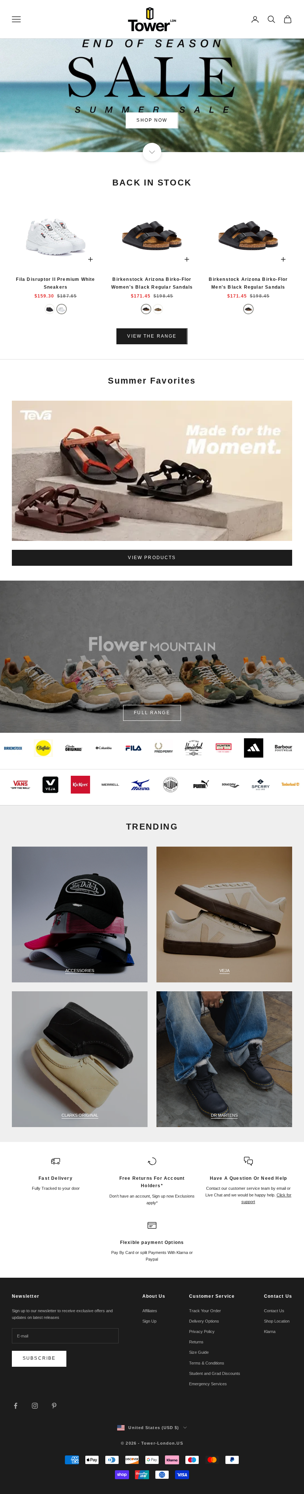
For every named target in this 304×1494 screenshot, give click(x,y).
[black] (146, 309)
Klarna (269, 1331)
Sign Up (149, 1321)
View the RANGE (151, 336)
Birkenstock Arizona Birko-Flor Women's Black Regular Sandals (152, 283)
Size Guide (199, 1352)
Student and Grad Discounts (214, 1373)
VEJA (224, 970)
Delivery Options (204, 1321)
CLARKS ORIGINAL (80, 1115)
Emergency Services (208, 1384)
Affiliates (149, 1311)
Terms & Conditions (206, 1363)
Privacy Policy (202, 1331)
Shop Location (277, 1321)
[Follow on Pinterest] (54, 1405)
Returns (196, 1342)
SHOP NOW (151, 120)
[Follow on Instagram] (35, 1405)
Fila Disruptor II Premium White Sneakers (55, 283)
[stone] (158, 309)
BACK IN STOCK (152, 182)
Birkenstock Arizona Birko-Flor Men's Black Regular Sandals (248, 283)
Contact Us (274, 1311)
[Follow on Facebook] (15, 1405)
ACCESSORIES (79, 970)
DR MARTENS (224, 1115)
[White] (61, 309)
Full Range (152, 712)
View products (152, 557)
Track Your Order (205, 1311)
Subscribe (39, 1358)
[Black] (49, 309)
